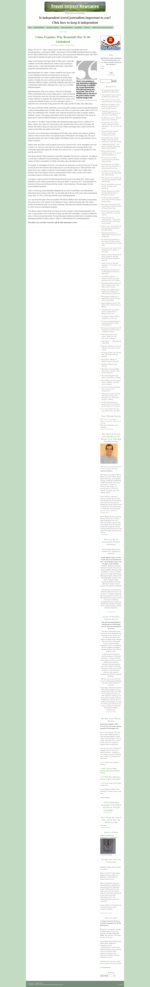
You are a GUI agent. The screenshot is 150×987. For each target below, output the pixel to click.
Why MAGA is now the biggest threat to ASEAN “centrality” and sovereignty (111, 382)
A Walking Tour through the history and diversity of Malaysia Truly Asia (110, 311)
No (103, 68)
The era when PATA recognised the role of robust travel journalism (111, 186)
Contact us (86, 27)
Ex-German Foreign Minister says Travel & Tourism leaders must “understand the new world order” (112, 242)
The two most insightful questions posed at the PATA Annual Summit (110, 159)
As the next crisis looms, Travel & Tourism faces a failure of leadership (111, 250)
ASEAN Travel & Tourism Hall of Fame (102, 27)
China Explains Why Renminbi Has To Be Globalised (63, 39)
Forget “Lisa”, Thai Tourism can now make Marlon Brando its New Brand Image (112, 228)
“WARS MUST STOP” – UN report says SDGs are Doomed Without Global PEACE (111, 146)
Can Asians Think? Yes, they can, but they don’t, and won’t (111, 410)
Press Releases (78, 27)
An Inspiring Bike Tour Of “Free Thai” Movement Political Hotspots (112, 354)
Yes (103, 66)
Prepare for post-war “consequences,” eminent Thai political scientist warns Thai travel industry (111, 220)
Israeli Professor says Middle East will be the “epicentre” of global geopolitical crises (111, 166)
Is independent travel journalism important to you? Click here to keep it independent (75, 20)
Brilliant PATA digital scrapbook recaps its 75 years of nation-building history (112, 153)
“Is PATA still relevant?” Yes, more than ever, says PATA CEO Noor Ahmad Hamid (111, 173)
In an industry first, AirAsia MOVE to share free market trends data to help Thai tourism (112, 139)
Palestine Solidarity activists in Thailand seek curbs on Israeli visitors (111, 348)
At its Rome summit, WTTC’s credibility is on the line (111, 317)
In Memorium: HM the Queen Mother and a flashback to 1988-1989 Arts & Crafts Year (111, 291)
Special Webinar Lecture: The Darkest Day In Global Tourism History (111, 305)
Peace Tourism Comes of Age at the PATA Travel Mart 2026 (111, 96)
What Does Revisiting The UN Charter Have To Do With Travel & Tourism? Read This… (112, 206)
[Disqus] (63, 255)
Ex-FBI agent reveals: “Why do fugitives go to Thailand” (111, 119)
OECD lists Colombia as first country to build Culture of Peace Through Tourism (111, 106)
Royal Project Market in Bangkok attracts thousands (110, 360)
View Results (111, 75)
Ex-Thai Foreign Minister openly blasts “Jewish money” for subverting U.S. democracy (111, 404)
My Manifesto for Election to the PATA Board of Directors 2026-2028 (111, 271)
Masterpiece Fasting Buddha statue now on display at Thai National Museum (111, 371)
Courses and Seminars (66, 27)
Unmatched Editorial (38, 27)
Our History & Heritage (52, 27)
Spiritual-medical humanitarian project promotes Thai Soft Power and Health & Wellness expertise (111, 257)
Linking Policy (39, 983)
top (121, 984)
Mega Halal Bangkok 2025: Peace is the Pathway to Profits (111, 376)
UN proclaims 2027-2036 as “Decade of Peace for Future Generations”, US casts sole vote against (112, 125)
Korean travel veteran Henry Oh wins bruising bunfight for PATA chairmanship (112, 179)
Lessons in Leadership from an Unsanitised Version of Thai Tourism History (111, 323)
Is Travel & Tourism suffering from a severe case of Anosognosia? (111, 389)
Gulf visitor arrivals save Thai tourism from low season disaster (112, 100)
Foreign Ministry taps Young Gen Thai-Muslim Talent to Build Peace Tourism (111, 193)
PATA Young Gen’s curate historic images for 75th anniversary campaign (109, 336)
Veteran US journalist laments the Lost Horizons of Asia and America (111, 213)
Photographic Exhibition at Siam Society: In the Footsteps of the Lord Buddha (111, 298)
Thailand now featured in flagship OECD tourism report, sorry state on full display (111, 113)
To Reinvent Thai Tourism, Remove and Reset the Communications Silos (110, 133)
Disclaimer (31, 983)
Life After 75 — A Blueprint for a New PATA (111, 342)
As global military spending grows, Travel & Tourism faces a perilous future (111, 199)
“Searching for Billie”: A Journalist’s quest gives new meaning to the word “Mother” (111, 278)
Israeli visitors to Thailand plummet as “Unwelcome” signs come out (111, 265)
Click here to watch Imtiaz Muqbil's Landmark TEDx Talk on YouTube (111, 421)
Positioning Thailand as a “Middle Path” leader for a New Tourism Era (111, 234)
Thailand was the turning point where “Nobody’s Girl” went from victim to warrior (111, 285)
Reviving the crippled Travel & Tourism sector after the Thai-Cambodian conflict (111, 329)
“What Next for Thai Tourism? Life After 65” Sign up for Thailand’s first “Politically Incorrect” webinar (111, 396)
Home (29, 27)
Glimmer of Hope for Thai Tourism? (110, 365)
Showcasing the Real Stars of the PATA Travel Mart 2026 (111, 91)
